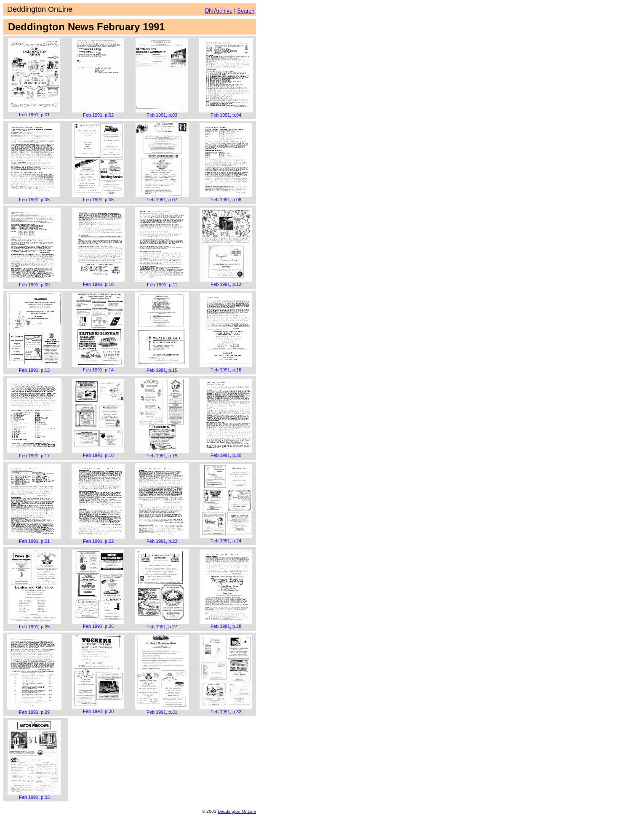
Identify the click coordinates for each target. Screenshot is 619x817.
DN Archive (218, 11)
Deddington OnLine (237, 811)
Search (245, 11)
